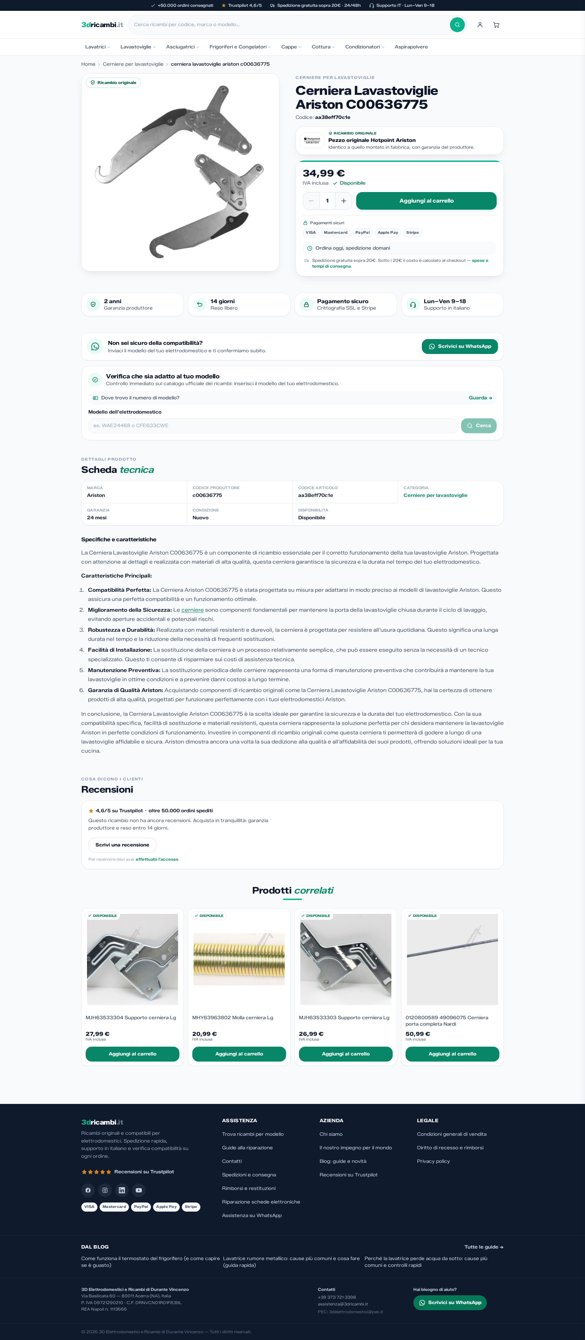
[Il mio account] (480, 24)
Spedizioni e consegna (249, 1175)
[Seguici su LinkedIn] (122, 1190)
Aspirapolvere (411, 47)
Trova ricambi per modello (253, 1134)
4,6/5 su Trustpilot (119, 811)
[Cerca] (457, 24)
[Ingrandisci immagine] (180, 172)
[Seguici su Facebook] (88, 1190)
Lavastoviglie (136, 47)
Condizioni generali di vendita (451, 1134)
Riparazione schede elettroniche (261, 1202)
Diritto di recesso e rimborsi (450, 1148)
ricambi (102, 25)
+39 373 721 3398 (337, 1297)
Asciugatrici (180, 47)
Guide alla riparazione (247, 1148)
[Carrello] (496, 24)
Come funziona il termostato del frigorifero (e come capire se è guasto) (150, 1262)
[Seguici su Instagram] (105, 1190)
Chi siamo (331, 1134)
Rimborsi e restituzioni (249, 1188)
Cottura (321, 47)
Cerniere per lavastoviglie (133, 64)
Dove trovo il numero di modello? (297, 398)
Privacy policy (433, 1161)
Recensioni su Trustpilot (349, 1175)
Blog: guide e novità (343, 1161)
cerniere (192, 610)
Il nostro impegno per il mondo (356, 1148)
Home (88, 64)
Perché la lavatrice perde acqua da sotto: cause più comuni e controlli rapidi (426, 1262)
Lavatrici (95, 47)
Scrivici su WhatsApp (464, 346)
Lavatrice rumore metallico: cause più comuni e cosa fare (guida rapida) (291, 1262)
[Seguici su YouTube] (139, 1190)
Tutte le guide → (484, 1247)
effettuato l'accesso (157, 859)
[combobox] (292, 24)
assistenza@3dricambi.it (343, 1303)
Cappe (289, 47)
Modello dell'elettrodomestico (124, 412)
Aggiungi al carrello (426, 200)
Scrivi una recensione (122, 845)
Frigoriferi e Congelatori (238, 47)
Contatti (232, 1161)
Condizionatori (362, 47)
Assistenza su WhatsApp (252, 1215)
